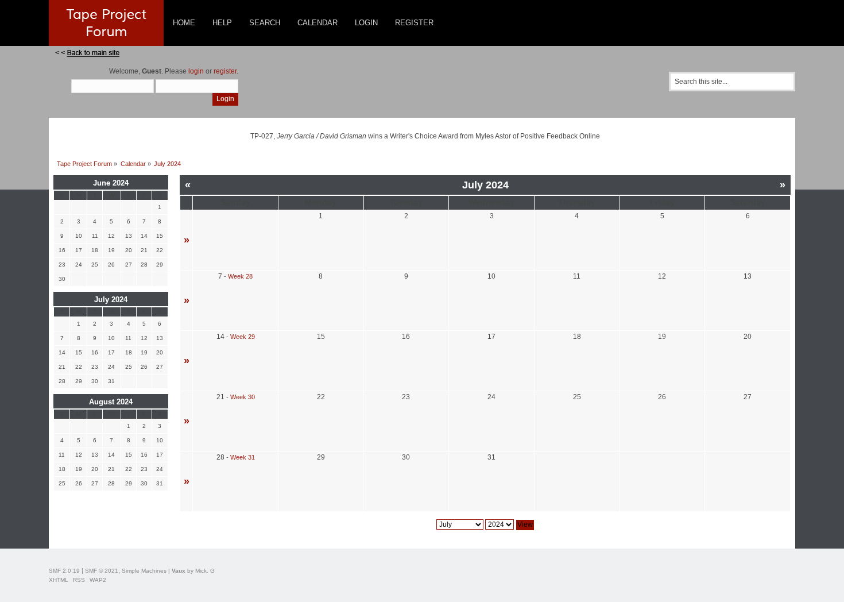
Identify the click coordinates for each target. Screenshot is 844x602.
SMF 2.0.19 (64, 571)
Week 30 (242, 396)
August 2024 (111, 402)
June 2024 (111, 183)
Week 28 (240, 276)
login (196, 71)
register (225, 71)
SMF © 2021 (101, 571)
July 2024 (110, 299)
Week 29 (242, 336)
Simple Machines (144, 571)
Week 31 (242, 457)
